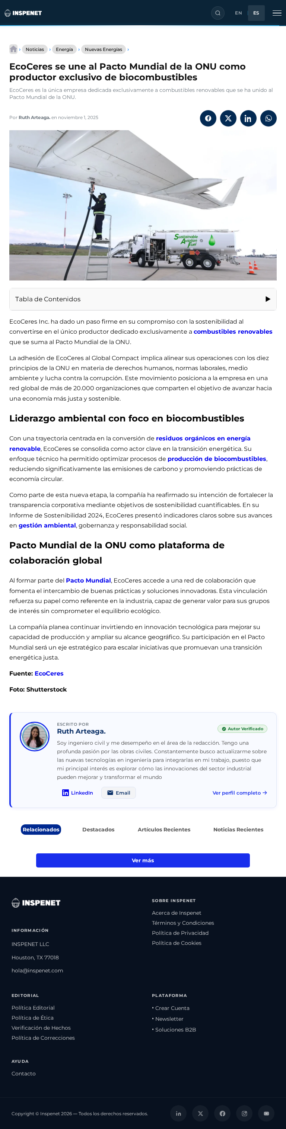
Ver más (143, 860)
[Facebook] (222, 1113)
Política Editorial (33, 1008)
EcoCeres (49, 673)
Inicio (13, 49)
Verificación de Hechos (41, 1028)
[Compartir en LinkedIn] (248, 118)
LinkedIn (82, 793)
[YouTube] (266, 1113)
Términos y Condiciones (183, 923)
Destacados (98, 829)
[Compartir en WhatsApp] (268, 118)
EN (238, 13)
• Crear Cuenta (171, 1008)
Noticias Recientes (238, 829)
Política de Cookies (176, 943)
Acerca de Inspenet (176, 913)
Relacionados (41, 829)
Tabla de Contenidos (47, 299)
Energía (64, 49)
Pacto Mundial (88, 580)
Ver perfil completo (237, 793)
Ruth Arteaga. (34, 117)
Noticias (35, 49)
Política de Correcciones (43, 1038)
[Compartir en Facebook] (208, 118)
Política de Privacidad (180, 933)
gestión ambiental (47, 525)
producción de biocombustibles (217, 458)
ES (256, 13)
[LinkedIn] (178, 1113)
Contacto (24, 1074)
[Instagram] (244, 1113)
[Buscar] (218, 13)
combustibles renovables (233, 331)
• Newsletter (168, 1019)
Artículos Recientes (164, 829)
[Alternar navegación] (277, 13)
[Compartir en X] (228, 118)
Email (123, 793)
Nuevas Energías (103, 49)
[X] (200, 1113)
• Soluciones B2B (174, 1030)
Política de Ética (33, 1018)
